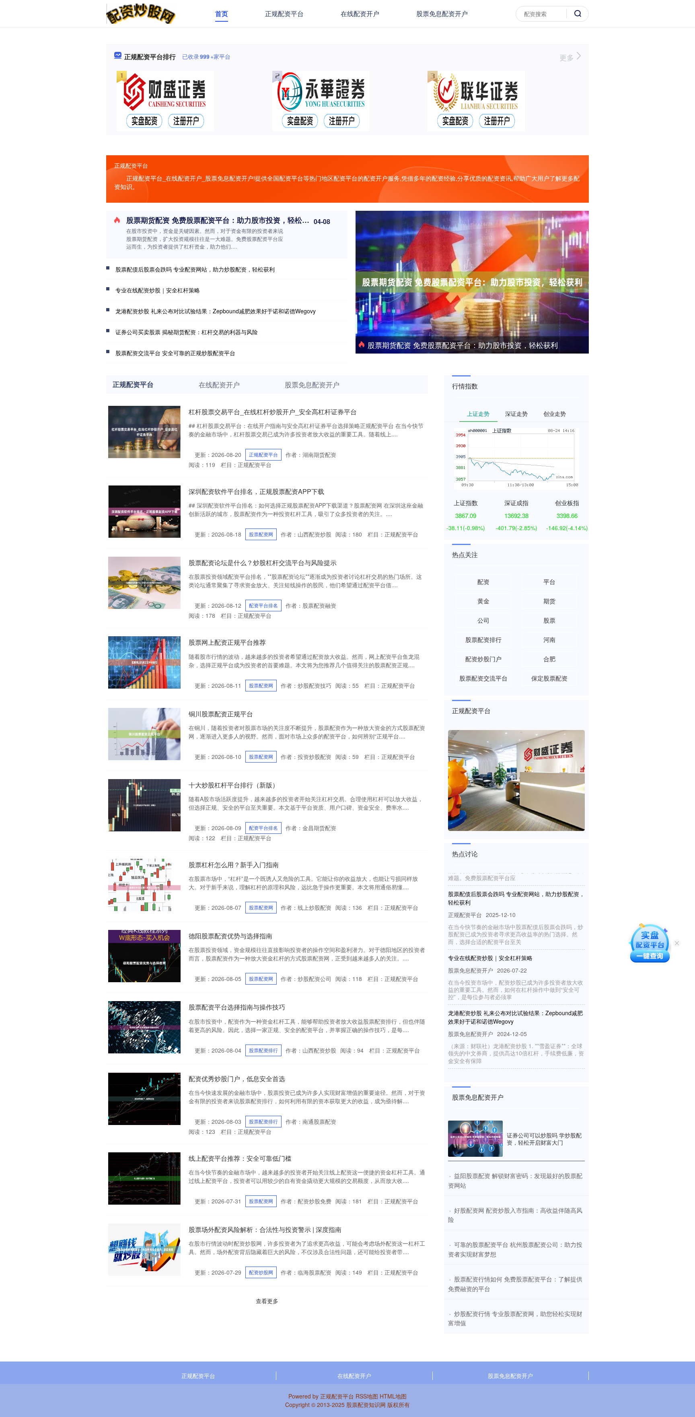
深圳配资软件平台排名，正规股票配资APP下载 (256, 491)
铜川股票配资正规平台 (221, 713)
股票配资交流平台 (483, 678)
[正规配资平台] (140, 13)
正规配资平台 (284, 13)
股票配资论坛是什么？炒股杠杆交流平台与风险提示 (263, 562)
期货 (549, 600)
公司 (483, 620)
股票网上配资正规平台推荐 (227, 642)
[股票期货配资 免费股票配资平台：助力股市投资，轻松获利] (472, 281)
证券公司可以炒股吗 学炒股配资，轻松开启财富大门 (544, 1138)
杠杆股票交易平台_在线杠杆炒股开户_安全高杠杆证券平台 (273, 411)
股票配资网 (261, 534)
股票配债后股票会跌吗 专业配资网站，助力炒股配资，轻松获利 (195, 269)
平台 (549, 581)
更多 (567, 57)
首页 (221, 13)
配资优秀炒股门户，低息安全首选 (237, 1078)
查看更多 (267, 1301)
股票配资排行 (263, 1050)
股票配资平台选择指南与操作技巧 (237, 1007)
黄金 (483, 600)
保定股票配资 (549, 678)
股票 (549, 620)
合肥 (549, 658)
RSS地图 (367, 1396)
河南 (549, 639)
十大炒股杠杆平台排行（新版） (234, 785)
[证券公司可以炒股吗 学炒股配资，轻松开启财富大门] (475, 1139)
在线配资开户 (360, 13)
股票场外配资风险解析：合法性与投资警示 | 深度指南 (265, 1229)
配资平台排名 (263, 605)
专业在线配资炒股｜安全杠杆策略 (157, 290)
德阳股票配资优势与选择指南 (230, 935)
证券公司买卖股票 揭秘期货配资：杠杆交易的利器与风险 (186, 332)
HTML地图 (393, 1396)
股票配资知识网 (366, 1405)
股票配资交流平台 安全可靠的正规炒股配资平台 (175, 353)
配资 (483, 581)
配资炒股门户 (483, 658)
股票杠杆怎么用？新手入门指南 (234, 864)
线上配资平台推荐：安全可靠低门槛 (240, 1158)
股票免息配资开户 (442, 13)
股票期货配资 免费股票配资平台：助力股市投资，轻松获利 (463, 344)
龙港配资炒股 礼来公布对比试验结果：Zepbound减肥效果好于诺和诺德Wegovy (215, 311)
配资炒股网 (261, 1272)
